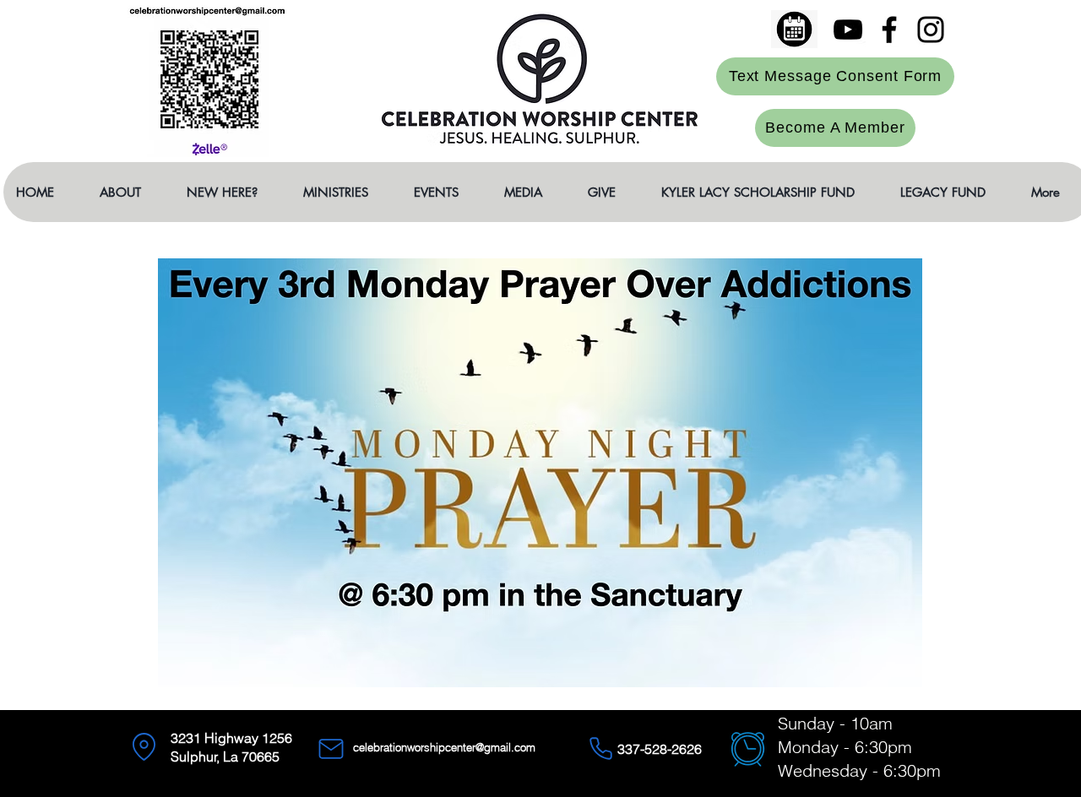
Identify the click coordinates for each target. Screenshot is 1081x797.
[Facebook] (889, 29)
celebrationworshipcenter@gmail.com (444, 747)
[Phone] (600, 749)
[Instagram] (930, 29)
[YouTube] (848, 29)
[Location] (143, 747)
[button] (129, 192)
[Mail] (331, 749)
